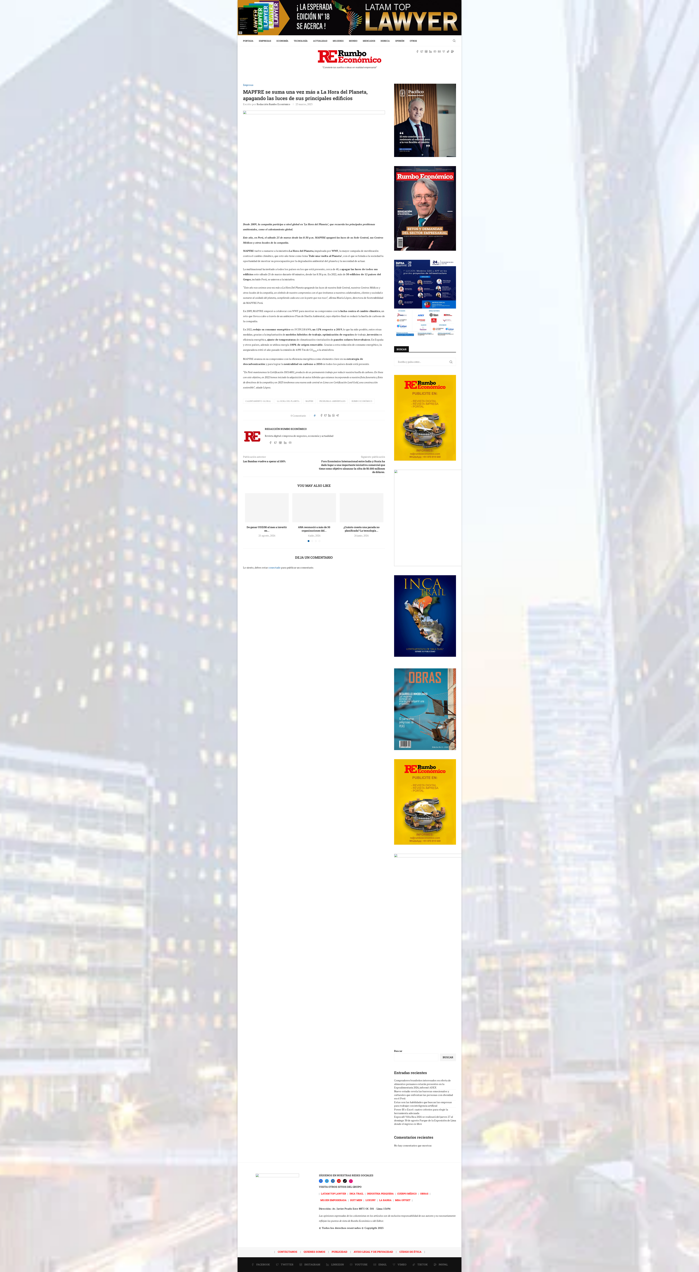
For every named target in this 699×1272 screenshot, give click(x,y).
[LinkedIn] (333, 1181)
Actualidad (320, 40)
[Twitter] (327, 1181)
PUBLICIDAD (339, 1251)
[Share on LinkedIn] (329, 415)
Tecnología (301, 40)
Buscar (398, 1051)
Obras (424, 1193)
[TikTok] (345, 1181)
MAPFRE (309, 401)
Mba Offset (402, 1200)
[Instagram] (351, 1181)
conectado (274, 567)
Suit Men (356, 1200)
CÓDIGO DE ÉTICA (410, 1251)
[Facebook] (321, 1181)
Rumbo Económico (362, 401)
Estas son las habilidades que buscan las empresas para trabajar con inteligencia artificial (423, 1104)
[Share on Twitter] (325, 415)
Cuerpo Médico (407, 1193)
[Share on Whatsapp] (333, 415)
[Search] (454, 40)
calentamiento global (258, 401)
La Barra (385, 1200)
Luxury (371, 1200)
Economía (282, 40)
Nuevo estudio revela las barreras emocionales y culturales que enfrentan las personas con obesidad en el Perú (423, 1095)
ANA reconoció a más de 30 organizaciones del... (314, 528)
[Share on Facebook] (321, 415)
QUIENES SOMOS (314, 1251)
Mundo (353, 40)
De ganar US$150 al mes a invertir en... (267, 528)
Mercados (369, 40)
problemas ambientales (332, 401)
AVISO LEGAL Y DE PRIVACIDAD (373, 1251)
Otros (413, 40)
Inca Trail (357, 1193)
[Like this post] (317, 415)
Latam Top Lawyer (333, 1193)
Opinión (399, 40)
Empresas (265, 40)
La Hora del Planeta (288, 401)
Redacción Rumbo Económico (273, 104)
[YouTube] (339, 1181)
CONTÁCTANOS (287, 1251)
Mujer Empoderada (333, 1200)
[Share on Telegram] (337, 415)
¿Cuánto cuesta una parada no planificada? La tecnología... (361, 528)
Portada (248, 40)
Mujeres (338, 40)
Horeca (385, 40)
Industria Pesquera (380, 1193)
